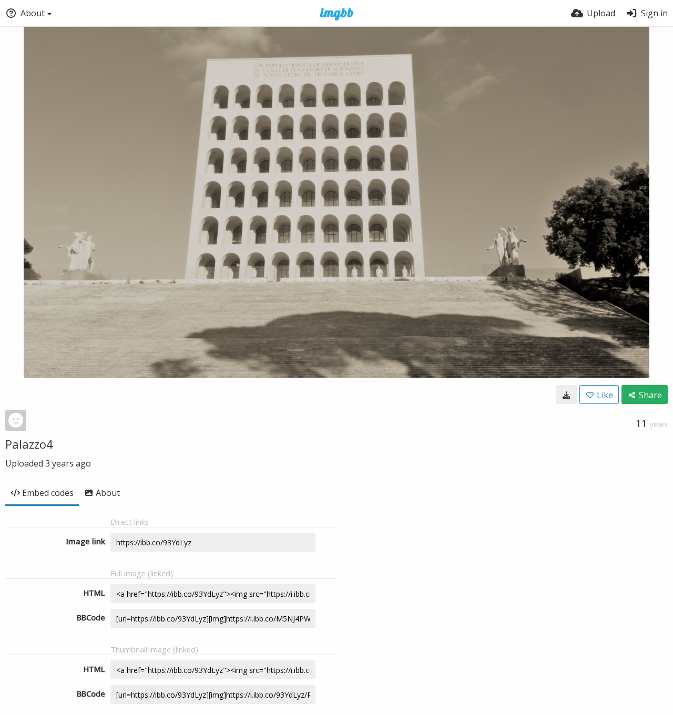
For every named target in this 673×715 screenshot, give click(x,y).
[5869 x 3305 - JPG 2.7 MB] (566, 394)
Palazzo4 (29, 444)
